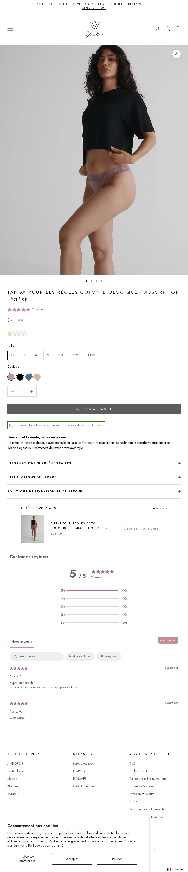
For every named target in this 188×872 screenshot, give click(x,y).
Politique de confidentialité (45, 845)
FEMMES (79, 771)
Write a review (168, 640)
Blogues (12, 786)
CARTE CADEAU (84, 786)
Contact (134, 801)
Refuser (117, 859)
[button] (94, 590)
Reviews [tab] (21, 641)
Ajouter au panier (94, 409)
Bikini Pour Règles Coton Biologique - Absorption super (79, 525)
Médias (12, 778)
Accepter (72, 859)
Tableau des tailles (141, 771)
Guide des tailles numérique (147, 778)
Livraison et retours (141, 793)
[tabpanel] (94, 688)
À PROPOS (15, 763)
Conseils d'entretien (142, 786)
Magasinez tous (83, 763)
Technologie (15, 771)
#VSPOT (13, 793)
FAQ (132, 763)
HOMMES (80, 778)
